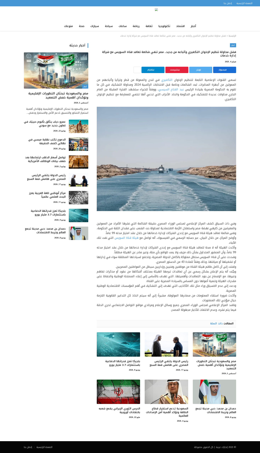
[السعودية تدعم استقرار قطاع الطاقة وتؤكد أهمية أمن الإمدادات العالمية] (166, 392)
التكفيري (166, 80)
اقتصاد (180, 26)
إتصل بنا (228, 3)
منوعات (68, 26)
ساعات (123, 26)
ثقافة (149, 26)
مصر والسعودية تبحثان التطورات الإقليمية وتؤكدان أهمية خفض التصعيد (216, 364)
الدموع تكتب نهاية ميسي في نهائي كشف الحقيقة (47, 141)
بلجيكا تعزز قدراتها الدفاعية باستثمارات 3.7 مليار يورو (122, 363)
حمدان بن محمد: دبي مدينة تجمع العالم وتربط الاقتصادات (215, 410)
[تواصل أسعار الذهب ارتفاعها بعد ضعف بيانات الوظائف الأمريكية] (78, 162)
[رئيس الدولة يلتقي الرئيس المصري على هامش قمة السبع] (166, 344)
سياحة (109, 26)
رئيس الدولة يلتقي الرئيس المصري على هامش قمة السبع (169, 363)
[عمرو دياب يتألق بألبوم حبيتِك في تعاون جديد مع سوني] (78, 126)
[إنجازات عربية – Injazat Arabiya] (130, 13)
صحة (81, 26)
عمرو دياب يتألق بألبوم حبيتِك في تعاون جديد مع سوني (45, 124)
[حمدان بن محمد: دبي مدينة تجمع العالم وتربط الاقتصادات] (214, 392)
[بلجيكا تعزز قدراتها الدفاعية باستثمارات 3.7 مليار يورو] (118, 344)
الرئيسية (232, 36)
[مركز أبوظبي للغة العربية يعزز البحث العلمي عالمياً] (78, 197)
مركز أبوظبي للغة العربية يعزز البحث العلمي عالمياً (47, 195)
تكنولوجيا (164, 26)
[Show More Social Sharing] (137, 70)
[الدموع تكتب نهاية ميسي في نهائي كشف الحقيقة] (78, 144)
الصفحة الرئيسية (244, 3)
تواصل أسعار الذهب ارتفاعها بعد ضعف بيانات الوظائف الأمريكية (45, 159)
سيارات (94, 26)
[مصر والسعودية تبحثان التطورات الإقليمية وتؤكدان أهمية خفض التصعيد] (214, 344)
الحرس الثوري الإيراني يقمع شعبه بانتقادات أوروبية (119, 410)
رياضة (136, 26)
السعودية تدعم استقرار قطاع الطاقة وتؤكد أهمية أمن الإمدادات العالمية (167, 412)
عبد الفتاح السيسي (171, 89)
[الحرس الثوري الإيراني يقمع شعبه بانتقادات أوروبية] (118, 392)
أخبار (193, 26)
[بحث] (6, 3)
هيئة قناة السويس (126, 238)
